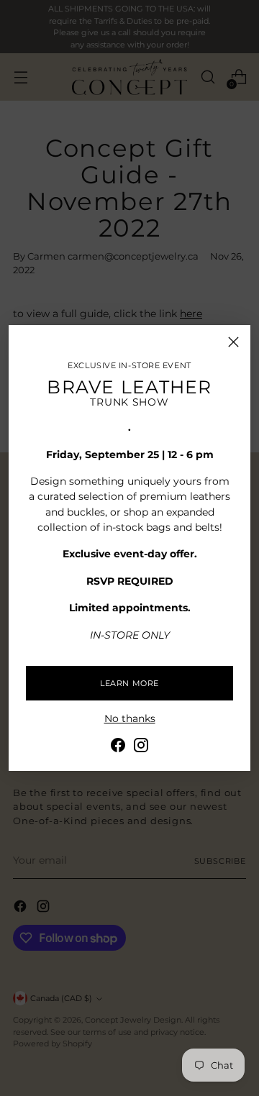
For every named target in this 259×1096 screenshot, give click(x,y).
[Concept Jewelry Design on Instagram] (141, 747)
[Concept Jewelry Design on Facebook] (118, 747)
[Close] (233, 342)
